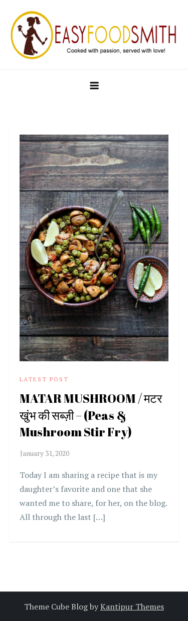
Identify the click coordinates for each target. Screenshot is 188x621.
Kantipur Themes (132, 606)
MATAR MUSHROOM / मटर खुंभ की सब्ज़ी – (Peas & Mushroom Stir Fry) (91, 415)
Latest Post (44, 379)
